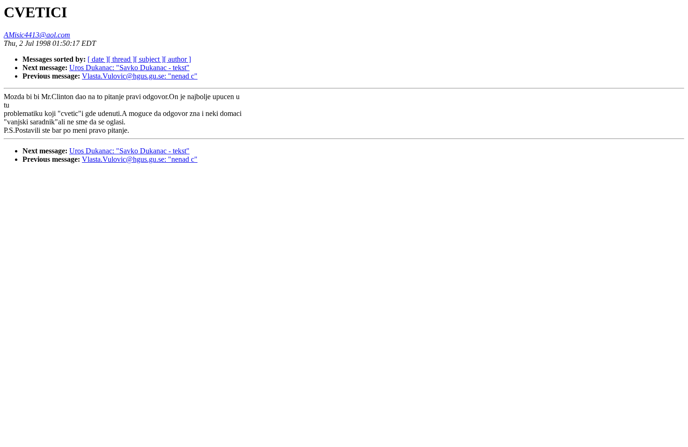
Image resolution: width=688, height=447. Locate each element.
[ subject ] (149, 59)
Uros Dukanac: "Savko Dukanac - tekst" (129, 68)
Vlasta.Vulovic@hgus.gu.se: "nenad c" (140, 76)
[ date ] (98, 59)
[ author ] (177, 59)
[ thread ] (121, 59)
